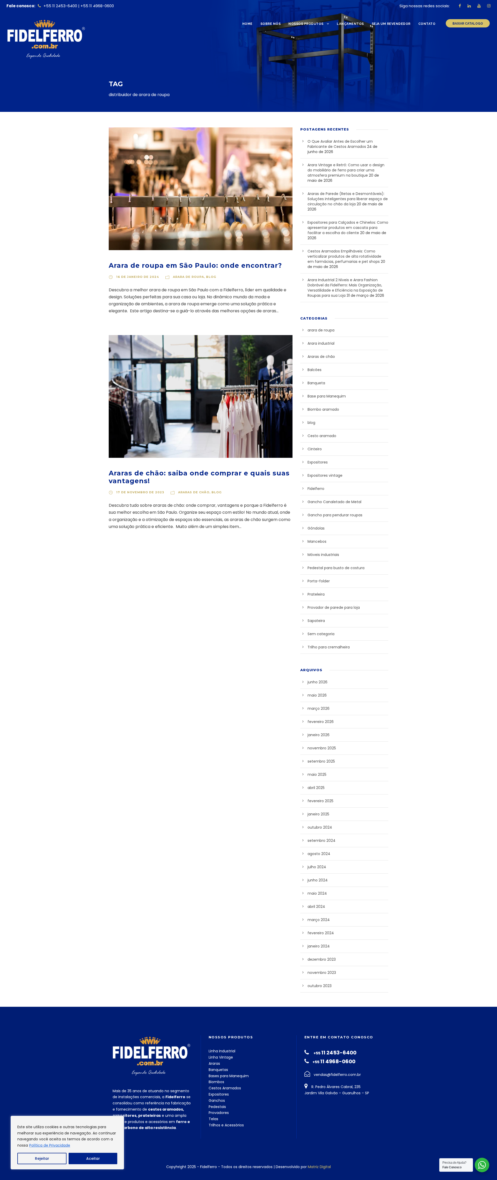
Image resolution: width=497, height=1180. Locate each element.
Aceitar (93, 1158)
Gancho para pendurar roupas (335, 515)
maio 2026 (317, 695)
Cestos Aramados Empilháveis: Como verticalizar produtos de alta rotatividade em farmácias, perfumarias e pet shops (344, 256)
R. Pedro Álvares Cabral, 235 (335, 1086)
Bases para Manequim (229, 1075)
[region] (67, 1143)
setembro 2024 (321, 840)
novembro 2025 (322, 748)
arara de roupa (188, 277)
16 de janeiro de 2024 (137, 277)
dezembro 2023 (322, 959)
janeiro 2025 (318, 814)
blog (211, 277)
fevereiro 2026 (321, 721)
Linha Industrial (222, 1051)
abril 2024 (316, 906)
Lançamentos (350, 24)
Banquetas (218, 1069)
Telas (213, 1118)
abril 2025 (316, 787)
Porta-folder (319, 581)
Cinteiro (315, 449)
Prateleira (316, 594)
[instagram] (489, 6)
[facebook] (460, 6)
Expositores (318, 462)
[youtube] (479, 6)
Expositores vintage (325, 475)
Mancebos (317, 541)
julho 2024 (317, 867)
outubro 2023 (320, 985)
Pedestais (217, 1106)
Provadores (219, 1112)
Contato (427, 24)
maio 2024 (317, 893)
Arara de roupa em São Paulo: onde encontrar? (195, 265)
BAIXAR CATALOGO (467, 23)
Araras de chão (193, 492)
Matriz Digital (319, 1166)
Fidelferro (316, 488)
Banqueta (316, 383)
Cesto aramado (322, 435)
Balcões (314, 369)
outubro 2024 (320, 827)
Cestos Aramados (225, 1088)
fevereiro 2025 (320, 800)
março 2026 (319, 708)
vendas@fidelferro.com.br (337, 1074)
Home (247, 24)
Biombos (216, 1081)
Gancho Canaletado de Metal (334, 501)
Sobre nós (270, 24)
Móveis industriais (323, 554)
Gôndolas (316, 528)
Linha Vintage (221, 1057)
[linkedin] (469, 6)
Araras (214, 1063)
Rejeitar (42, 1158)
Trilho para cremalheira (329, 647)
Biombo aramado (323, 409)
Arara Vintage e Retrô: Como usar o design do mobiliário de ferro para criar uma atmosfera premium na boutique (346, 170)
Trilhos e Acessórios (226, 1125)
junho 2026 (317, 682)
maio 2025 (317, 774)
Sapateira (316, 620)
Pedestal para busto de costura (336, 567)
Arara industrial (321, 343)
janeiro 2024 (319, 946)
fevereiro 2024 (321, 933)
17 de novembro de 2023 (140, 492)
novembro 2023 (322, 972)
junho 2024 (318, 880)
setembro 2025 (321, 761)
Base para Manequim (327, 396)
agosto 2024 (319, 853)
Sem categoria (321, 633)
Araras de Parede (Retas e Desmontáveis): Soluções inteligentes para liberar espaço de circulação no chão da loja (348, 199)
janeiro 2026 (319, 734)
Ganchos (217, 1100)
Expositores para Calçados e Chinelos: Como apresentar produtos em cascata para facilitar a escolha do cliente (348, 227)
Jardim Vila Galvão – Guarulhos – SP (336, 1093)
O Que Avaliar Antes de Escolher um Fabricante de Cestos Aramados (340, 144)
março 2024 (319, 919)
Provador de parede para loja (334, 607)
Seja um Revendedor (391, 24)
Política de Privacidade (49, 1145)
